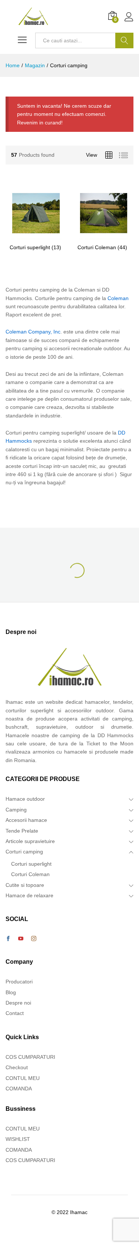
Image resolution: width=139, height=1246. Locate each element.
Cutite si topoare (25, 885)
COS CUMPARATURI (30, 1057)
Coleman (118, 298)
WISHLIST (18, 1139)
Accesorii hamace (26, 820)
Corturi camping (24, 852)
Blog (11, 992)
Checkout (17, 1067)
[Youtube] (20, 939)
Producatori (19, 982)
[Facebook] (8, 939)
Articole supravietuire (30, 841)
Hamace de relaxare (29, 895)
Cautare (124, 40)
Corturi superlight (31, 864)
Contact (15, 1013)
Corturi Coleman (30, 874)
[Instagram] (33, 939)
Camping (16, 810)
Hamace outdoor (25, 799)
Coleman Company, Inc (33, 332)
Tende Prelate (22, 831)
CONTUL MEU (23, 1078)
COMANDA (19, 1089)
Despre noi (18, 1003)
